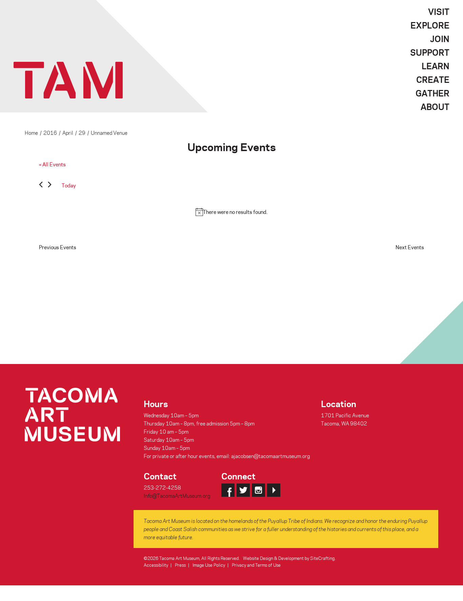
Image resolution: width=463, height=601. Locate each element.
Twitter (243, 490)
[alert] (231, 211)
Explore (429, 25)
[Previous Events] (41, 185)
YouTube (273, 490)
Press (180, 565)
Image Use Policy (209, 565)
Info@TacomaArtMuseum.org (177, 495)
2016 (50, 132)
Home (31, 132)
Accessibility (156, 565)
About (435, 106)
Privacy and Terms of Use (256, 565)
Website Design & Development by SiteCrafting (289, 558)
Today (69, 185)
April (67, 132)
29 (82, 132)
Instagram (258, 490)
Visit (438, 11)
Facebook (228, 490)
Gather (432, 93)
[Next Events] (50, 185)
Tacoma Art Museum (68, 80)
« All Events (52, 164)
